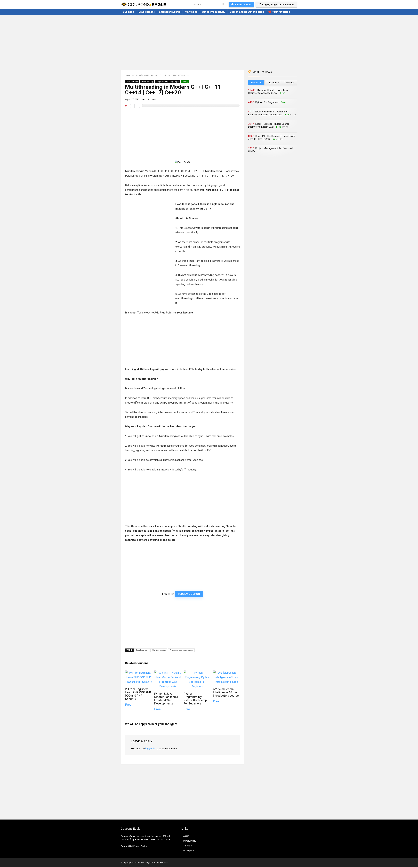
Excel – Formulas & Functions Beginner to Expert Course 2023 (268, 113)
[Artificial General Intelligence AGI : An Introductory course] (226, 672)
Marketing (191, 11)
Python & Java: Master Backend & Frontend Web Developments (166, 698)
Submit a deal (243, 4)
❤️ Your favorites (279, 11)
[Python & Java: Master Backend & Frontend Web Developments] (167, 672)
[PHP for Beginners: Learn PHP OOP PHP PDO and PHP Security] (138, 672)
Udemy (185, 82)
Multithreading (147, 82)
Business (128, 11)
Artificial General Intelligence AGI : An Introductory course (226, 692)
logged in (150, 748)
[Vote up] (138, 106)
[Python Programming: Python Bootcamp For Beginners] (197, 672)
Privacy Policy (140, 846)
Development (146, 11)
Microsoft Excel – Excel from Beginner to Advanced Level (268, 91)
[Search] (223, 4)
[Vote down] (132, 106)
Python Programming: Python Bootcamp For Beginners (195, 698)
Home (127, 75)
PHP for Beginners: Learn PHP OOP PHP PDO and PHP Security (138, 694)
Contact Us (126, 846)
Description (188, 850)
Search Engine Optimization (247, 11)
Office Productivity (213, 11)
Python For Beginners (267, 102)
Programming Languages (167, 82)
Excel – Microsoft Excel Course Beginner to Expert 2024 (268, 125)
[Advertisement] (209, 41)
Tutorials (187, 845)
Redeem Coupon (189, 593)
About (186, 836)
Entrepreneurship (169, 11)
